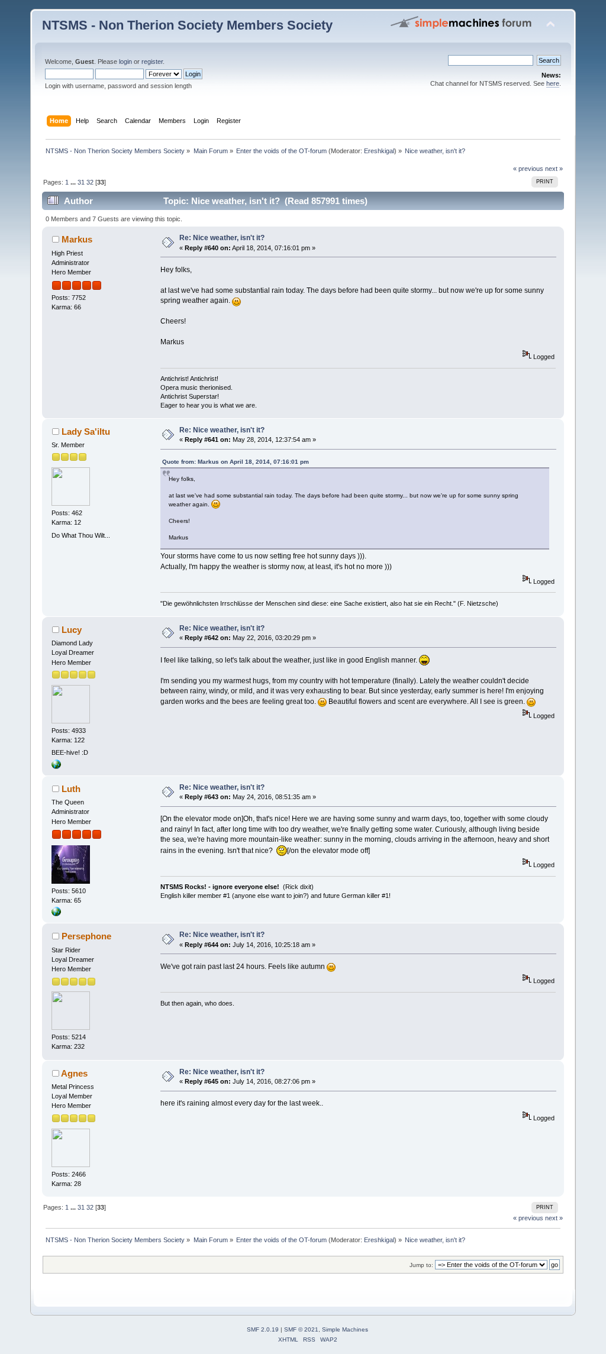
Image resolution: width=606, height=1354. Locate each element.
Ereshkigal (379, 150)
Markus (77, 239)
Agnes (74, 1073)
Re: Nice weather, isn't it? (222, 238)
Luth (71, 789)
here (552, 83)
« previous (528, 168)
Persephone (86, 936)
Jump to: (421, 1265)
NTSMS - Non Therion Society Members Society (187, 25)
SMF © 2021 (301, 1329)
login (125, 61)
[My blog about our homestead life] (56, 766)
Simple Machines (345, 1329)
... (74, 182)
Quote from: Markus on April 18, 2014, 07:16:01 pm (235, 461)
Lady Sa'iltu (86, 431)
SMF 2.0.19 (263, 1329)
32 (90, 182)
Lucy (72, 630)
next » (554, 168)
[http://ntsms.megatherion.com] (56, 913)
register (152, 61)
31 (81, 182)
